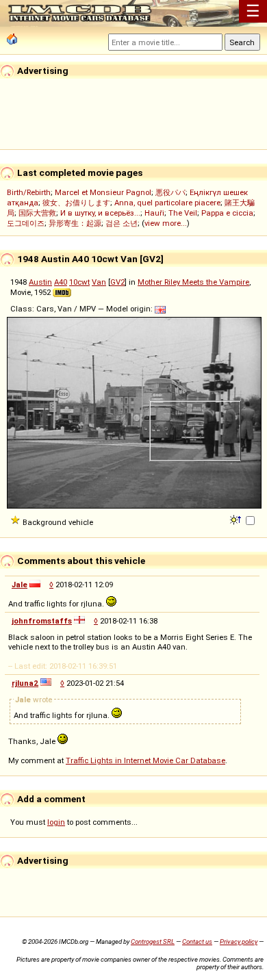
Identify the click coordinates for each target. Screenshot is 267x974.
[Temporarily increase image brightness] (236, 519)
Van (99, 282)
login (56, 822)
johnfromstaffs (42, 621)
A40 (60, 282)
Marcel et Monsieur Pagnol (103, 192)
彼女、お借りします (76, 202)
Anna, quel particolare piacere (167, 202)
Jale (19, 584)
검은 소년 (121, 223)
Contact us (197, 941)
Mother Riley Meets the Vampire (193, 282)
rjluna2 (25, 683)
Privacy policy (238, 941)
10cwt (79, 282)
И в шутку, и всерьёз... (100, 213)
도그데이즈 (25, 223)
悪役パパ (170, 192)
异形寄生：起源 (75, 223)
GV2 (117, 282)
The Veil (182, 213)
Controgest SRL (153, 941)
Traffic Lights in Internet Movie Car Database (145, 760)
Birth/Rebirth (29, 192)
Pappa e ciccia (227, 213)
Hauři (154, 213)
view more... (165, 223)
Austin (40, 282)
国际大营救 (37, 213)
